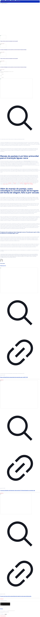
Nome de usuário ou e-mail (4, 611)
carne (3, 77)
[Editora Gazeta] (10, 1)
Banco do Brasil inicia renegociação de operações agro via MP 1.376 (14, 377)
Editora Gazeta (6, 71)
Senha (1, 612)
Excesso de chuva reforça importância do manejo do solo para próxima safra (15, 596)
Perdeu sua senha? (3, 615)
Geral (2, 74)
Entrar (5, 614)
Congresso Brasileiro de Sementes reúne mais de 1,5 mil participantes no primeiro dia (17, 490)
